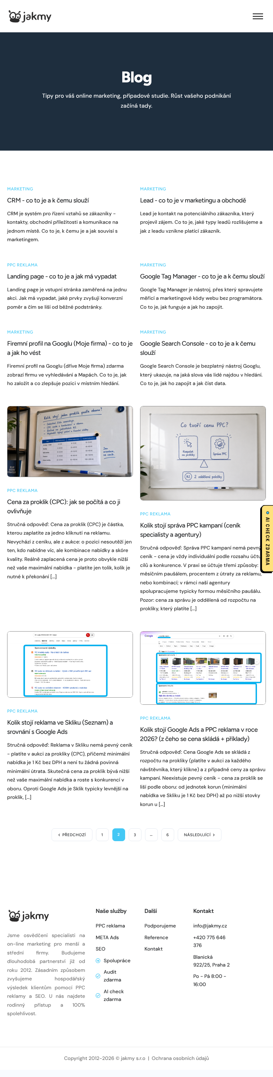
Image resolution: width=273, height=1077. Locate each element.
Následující (197, 835)
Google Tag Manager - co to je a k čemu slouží (202, 276)
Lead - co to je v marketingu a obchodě (193, 200)
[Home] (29, 16)
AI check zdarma (267, 541)
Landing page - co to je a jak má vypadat (62, 276)
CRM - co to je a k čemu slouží (48, 200)
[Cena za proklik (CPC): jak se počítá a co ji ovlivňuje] (70, 441)
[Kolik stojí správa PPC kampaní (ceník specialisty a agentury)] (203, 452)
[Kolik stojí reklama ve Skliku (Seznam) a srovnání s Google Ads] (70, 664)
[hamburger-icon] (258, 16)
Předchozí (74, 835)
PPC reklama (22, 265)
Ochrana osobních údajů (180, 1058)
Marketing (20, 188)
